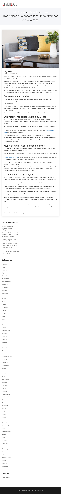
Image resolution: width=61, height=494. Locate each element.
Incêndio (4, 359)
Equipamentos (6, 330)
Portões (4, 434)
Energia (4, 327)
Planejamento (5, 426)
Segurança (5, 446)
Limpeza (4, 371)
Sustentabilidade (6, 457)
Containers (5, 299)
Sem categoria (6, 449)
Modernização (6, 397)
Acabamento (5, 264)
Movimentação (6, 402)
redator (10, 71)
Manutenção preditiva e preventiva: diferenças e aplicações (8, 228)
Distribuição (5, 319)
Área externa (5, 278)
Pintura (4, 417)
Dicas (3, 316)
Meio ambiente (6, 394)
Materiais (4, 391)
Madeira (4, 377)
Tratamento (5, 466)
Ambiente (4, 270)
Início (14, 12)
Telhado (4, 460)
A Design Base (6, 477)
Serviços (4, 452)
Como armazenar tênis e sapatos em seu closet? (10, 252)
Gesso (4, 351)
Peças (4, 414)
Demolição (5, 310)
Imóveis (4, 353)
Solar (3, 454)
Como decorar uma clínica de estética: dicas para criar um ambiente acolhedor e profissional (10, 246)
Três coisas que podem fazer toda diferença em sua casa (33, 12)
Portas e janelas (6, 431)
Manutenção (5, 379)
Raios (3, 437)
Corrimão (4, 302)
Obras (3, 411)
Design (23, 213)
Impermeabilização (7, 356)
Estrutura (4, 342)
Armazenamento (6, 281)
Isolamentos (5, 365)
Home (3, 480)
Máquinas (4, 382)
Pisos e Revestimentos (8, 423)
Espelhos (4, 339)
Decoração (5, 307)
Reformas (4, 440)
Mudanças (5, 405)
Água (3, 267)
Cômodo (4, 290)
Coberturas (5, 287)
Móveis (4, 400)
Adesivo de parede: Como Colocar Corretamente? (9, 239)
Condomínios (5, 293)
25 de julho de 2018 (13, 73)
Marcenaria (5, 385)
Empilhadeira (5, 325)
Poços (4, 428)
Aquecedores (5, 273)
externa (4, 345)
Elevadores (5, 322)
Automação (5, 284)
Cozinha (4, 304)
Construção (5, 296)
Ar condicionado (6, 276)
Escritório (4, 336)
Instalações (5, 362)
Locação (4, 374)
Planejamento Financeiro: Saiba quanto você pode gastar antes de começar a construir (10, 234)
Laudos (4, 368)
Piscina (4, 420)
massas (4, 388)
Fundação (4, 348)
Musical (4, 408)
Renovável (5, 443)
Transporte (5, 463)
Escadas (4, 333)
